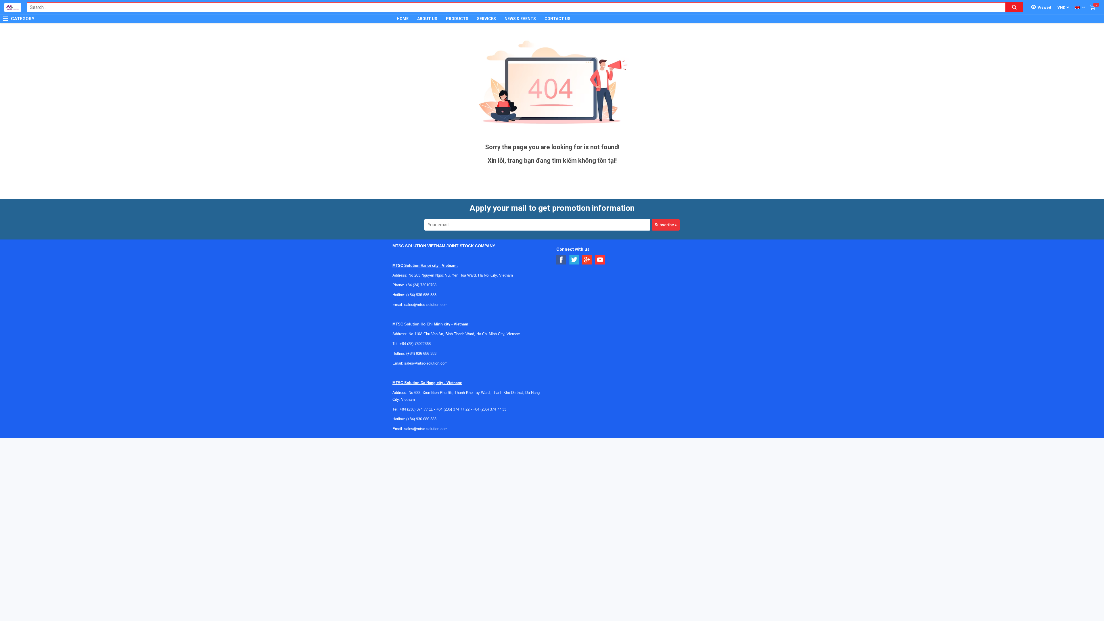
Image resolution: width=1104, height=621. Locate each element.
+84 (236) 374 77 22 (452, 409)
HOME (403, 18)
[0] (1092, 7)
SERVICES (486, 18)
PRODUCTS (457, 18)
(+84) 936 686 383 (421, 295)
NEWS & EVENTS (520, 18)
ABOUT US (427, 18)
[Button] (5, 18)
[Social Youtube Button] (600, 260)
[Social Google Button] (587, 260)
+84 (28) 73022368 (415, 344)
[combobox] (513, 7)
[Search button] (1014, 7)
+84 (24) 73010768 (420, 285)
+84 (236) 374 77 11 (416, 409)
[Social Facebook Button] (561, 260)
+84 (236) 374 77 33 (489, 409)
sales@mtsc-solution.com (426, 304)
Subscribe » (666, 225)
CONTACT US (557, 18)
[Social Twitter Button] (574, 260)
